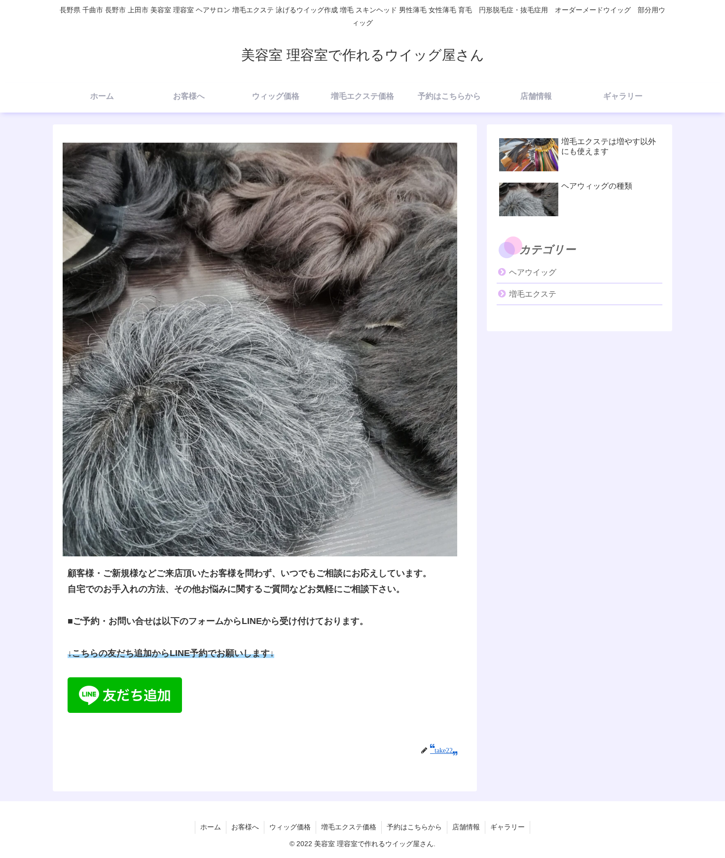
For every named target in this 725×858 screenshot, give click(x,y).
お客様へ (245, 827)
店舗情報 (466, 827)
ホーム (210, 827)
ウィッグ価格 (290, 827)
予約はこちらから (414, 827)
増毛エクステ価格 (348, 827)
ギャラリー (507, 827)
